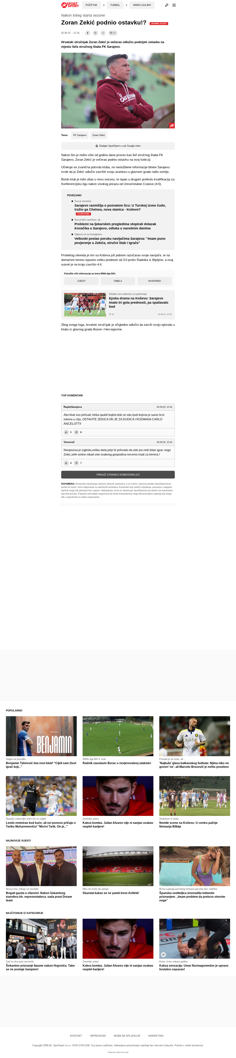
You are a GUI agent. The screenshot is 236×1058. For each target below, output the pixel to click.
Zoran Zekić (98, 135)
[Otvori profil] (167, 5)
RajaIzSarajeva (73, 406)
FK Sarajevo (79, 135)
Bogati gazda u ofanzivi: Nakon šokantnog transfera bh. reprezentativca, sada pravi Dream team (39, 896)
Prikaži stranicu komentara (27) (118, 474)
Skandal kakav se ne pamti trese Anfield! (111, 893)
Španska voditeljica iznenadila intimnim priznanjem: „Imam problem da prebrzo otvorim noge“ (192, 896)
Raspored (154, 281)
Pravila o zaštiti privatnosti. (189, 1045)
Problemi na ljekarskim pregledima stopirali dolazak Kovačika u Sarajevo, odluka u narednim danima (115, 224)
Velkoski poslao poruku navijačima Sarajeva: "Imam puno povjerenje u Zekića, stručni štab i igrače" (119, 239)
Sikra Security (123, 1052)
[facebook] (87, 33)
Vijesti (81, 281)
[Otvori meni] (172, 5)
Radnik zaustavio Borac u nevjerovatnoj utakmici (117, 763)
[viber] (95, 33)
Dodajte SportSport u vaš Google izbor (119, 145)
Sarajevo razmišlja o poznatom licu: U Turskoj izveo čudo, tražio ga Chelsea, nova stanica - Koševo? (120, 208)
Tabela (118, 281)
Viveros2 (69, 442)
